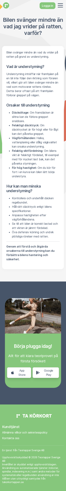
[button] (59, 5)
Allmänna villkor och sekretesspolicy (25, 432)
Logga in (47, 5)
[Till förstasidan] (5, 5)
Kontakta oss (10, 438)
